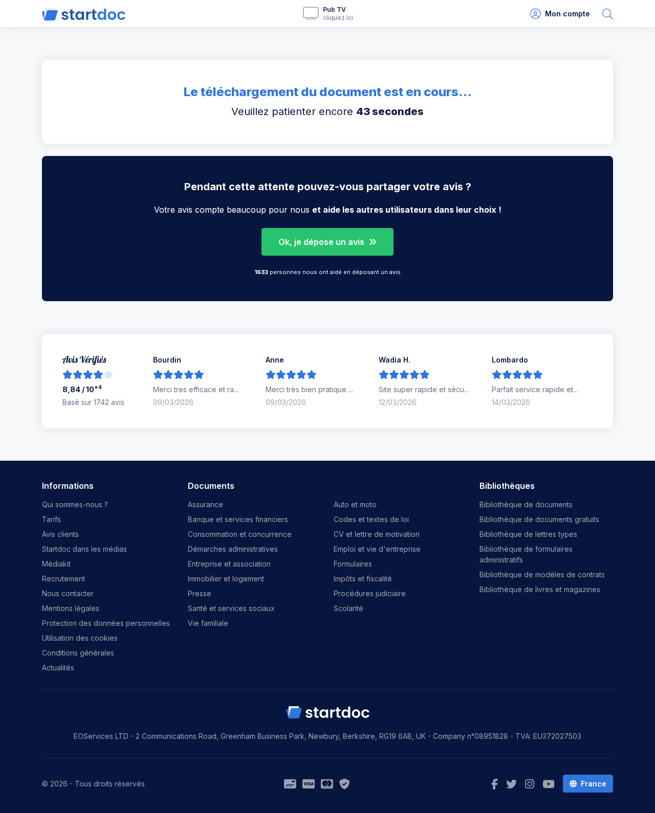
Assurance (205, 504)
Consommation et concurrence (240, 534)
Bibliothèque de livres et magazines (539, 589)
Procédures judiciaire (370, 593)
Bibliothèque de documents (526, 504)
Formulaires (353, 563)
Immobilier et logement (226, 578)
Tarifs (51, 519)
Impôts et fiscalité (363, 578)
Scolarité (348, 608)
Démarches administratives (233, 549)
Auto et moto (355, 504)
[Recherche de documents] (607, 13)
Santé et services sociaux (231, 608)
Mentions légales (70, 608)
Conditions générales (78, 652)
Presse (199, 593)
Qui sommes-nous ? (75, 504)
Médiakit (56, 563)
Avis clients (60, 534)
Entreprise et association (229, 563)
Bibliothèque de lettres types (528, 534)
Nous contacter (68, 593)
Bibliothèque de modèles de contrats (542, 574)
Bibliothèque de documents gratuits (539, 519)
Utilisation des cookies (80, 638)
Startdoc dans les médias (84, 549)
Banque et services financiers (238, 519)
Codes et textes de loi (371, 519)
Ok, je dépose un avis (322, 242)
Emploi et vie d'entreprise (377, 549)
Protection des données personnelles (106, 623)
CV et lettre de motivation (377, 534)
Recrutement (63, 578)
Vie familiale (208, 623)
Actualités (58, 667)
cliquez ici (338, 17)
